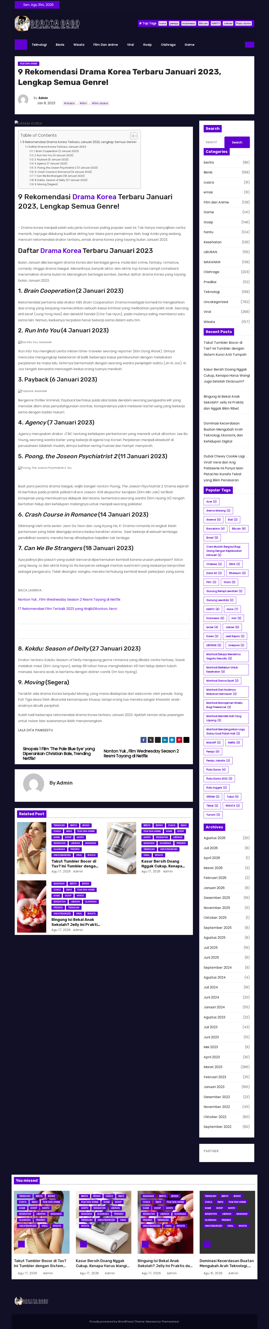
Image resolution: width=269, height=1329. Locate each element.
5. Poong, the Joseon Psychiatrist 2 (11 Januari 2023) (66, 167)
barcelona (215, 528)
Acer (211, 501)
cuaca (57, 831)
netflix (234, 742)
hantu (80, 837)
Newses (151, 1322)
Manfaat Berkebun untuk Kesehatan (222, 669)
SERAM (212, 796)
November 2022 (217, 1106)
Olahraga (168, 45)
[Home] (21, 44)
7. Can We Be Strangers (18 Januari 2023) (59, 176)
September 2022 (217, 1126)
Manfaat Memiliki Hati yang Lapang (223, 718)
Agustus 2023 (214, 1017)
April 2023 (212, 1057)
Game (189, 45)
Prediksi (75, 849)
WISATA (232, 805)
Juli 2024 (211, 987)
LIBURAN (75, 843)
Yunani (213, 814)
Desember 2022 (217, 1097)
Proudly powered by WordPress (112, 1322)
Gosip (147, 45)
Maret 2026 (213, 868)
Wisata (79, 45)
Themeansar (170, 1322)
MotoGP (213, 742)
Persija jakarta (218, 760)
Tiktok (212, 805)
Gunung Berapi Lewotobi (224, 591)
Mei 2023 (211, 1047)
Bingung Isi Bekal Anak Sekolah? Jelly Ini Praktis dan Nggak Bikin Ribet (75, 924)
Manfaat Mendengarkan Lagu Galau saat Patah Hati (225, 731)
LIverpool (236, 645)
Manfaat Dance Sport (222, 680)
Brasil (212, 537)
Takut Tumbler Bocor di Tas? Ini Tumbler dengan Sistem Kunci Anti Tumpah (225, 348)
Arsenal (213, 519)
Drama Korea (94, 197)
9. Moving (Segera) (46, 184)
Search (237, 142)
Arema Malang (218, 510)
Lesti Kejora (235, 636)
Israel (212, 627)
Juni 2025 (211, 957)
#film (83, 103)
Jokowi (228, 23)
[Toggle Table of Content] (131, 135)
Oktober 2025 (215, 917)
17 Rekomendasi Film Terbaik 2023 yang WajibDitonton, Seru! (67, 608)
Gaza (229, 582)
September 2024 (218, 967)
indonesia (188, 23)
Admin (43, 98)
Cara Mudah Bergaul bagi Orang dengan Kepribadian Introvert (224, 551)
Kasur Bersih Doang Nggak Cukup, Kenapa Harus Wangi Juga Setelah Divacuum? (227, 375)
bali (232, 519)
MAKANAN (90, 843)
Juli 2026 (211, 848)
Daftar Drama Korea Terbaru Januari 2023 (57, 147)
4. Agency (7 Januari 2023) (50, 163)
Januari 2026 (214, 887)
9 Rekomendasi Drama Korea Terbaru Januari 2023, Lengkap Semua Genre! (79, 142)
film (211, 582)
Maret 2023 (213, 1067)
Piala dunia (243, 23)
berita (73, 825)
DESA (234, 564)
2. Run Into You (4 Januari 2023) (53, 155)
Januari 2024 (214, 1007)
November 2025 (217, 907)
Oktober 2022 (215, 1116)
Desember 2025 (217, 897)
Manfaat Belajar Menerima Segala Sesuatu (223, 656)
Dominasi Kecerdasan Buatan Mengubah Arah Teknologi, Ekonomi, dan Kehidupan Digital (227, 1268)
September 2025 (218, 927)
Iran (236, 618)
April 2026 (212, 857)
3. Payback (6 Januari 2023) (51, 159)
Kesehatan (60, 843)
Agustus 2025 (214, 937)
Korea (212, 636)
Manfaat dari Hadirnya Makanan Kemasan (221, 692)
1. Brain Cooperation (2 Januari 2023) (56, 151)
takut (233, 796)
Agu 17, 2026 (61, 871)
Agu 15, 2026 (214, 1273)
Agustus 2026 (214, 838)
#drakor (69, 103)
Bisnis (60, 45)
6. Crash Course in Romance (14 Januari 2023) (63, 172)
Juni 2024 (211, 997)
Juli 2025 (211, 947)
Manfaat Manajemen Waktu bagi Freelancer (224, 705)
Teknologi (39, 45)
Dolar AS (214, 573)
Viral (130, 45)
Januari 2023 (214, 1086)
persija (174, 23)
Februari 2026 (215, 877)
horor (162, 23)
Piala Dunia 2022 (219, 778)
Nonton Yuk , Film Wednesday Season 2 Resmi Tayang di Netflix (69, 599)
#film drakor (100, 103)
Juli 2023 (211, 1027)
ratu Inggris (216, 787)
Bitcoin (203, 23)
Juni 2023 (211, 1037)
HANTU (216, 23)
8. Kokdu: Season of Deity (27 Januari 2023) (61, 180)
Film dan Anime (106, 45)
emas (69, 831)
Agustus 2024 (215, 977)
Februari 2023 (215, 1077)
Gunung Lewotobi (219, 600)
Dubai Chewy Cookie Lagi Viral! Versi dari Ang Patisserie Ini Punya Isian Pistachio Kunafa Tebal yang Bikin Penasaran (224, 468)
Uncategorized (62, 855)
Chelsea (214, 564)
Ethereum (237, 573)
